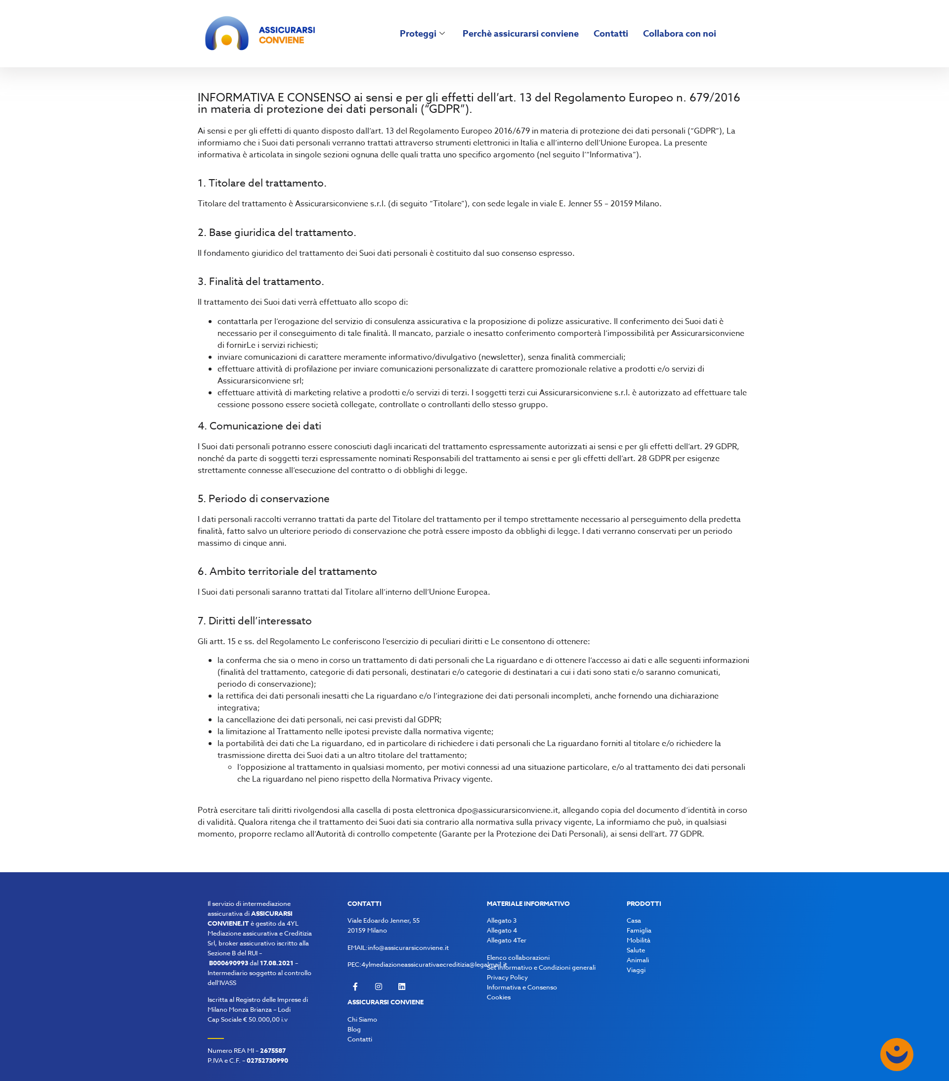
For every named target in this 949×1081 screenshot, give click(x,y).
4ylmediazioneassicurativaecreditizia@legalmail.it (434, 964)
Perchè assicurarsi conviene (521, 33)
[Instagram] (379, 986)
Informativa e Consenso (522, 987)
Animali (638, 959)
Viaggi (636, 969)
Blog (354, 1029)
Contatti (611, 33)
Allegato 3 (502, 920)
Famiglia (639, 930)
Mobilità (638, 940)
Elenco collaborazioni (518, 957)
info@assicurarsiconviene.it (408, 947)
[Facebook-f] (355, 986)
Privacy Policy (507, 977)
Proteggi (418, 33)
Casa (634, 920)
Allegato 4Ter (506, 940)
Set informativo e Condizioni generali (541, 967)
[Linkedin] (402, 986)
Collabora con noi (679, 33)
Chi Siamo (362, 1019)
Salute (636, 949)
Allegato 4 (502, 930)
